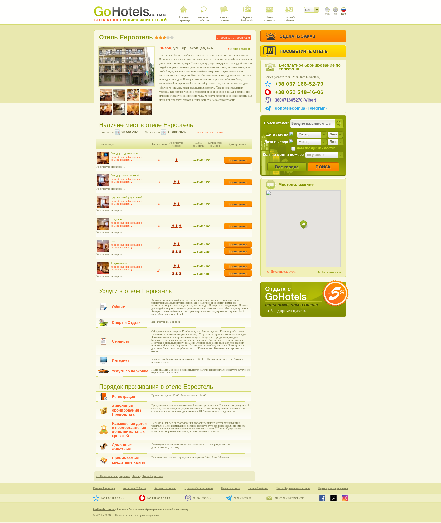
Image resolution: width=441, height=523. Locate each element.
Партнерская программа (333, 488)
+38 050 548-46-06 (299, 92)
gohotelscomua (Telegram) (301, 108)
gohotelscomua (242, 497)
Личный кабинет (258, 488)
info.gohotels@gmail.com (289, 497)
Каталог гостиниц (165, 488)
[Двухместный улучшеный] (102, 202)
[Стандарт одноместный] (102, 158)
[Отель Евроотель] (126, 66)
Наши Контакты (230, 488)
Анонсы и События (134, 488)
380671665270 (202, 497)
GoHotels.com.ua (104, 509)
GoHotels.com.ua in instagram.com (345, 498)
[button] (304, 224)
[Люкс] (102, 246)
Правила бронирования (199, 488)
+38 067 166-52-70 (299, 84)
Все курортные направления (289, 311)
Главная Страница (104, 488)
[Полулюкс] (102, 224)
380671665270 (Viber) (295, 100)
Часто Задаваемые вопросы (293, 488)
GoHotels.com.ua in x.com (333, 498)
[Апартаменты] (102, 268)
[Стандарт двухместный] (102, 180)
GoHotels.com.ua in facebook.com (322, 498)
